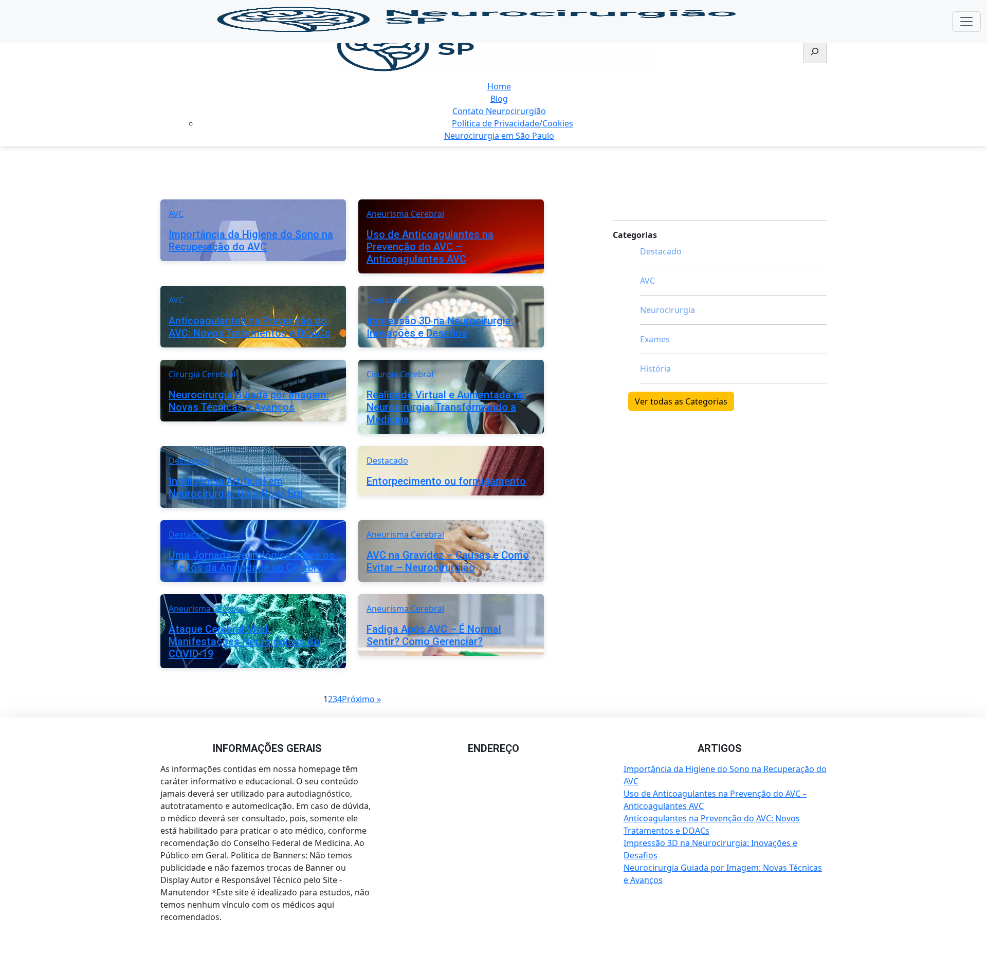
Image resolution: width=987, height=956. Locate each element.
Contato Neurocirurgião (499, 111)
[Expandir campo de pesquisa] (815, 52)
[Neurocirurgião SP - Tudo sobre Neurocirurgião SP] (477, 19)
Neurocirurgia (667, 310)
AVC (647, 280)
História (655, 368)
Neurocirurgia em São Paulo (499, 135)
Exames (655, 339)
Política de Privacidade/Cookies (512, 123)
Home (499, 86)
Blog (499, 98)
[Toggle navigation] (966, 21)
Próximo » (361, 699)
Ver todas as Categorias (681, 401)
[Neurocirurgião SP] (493, 46)
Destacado (661, 251)
